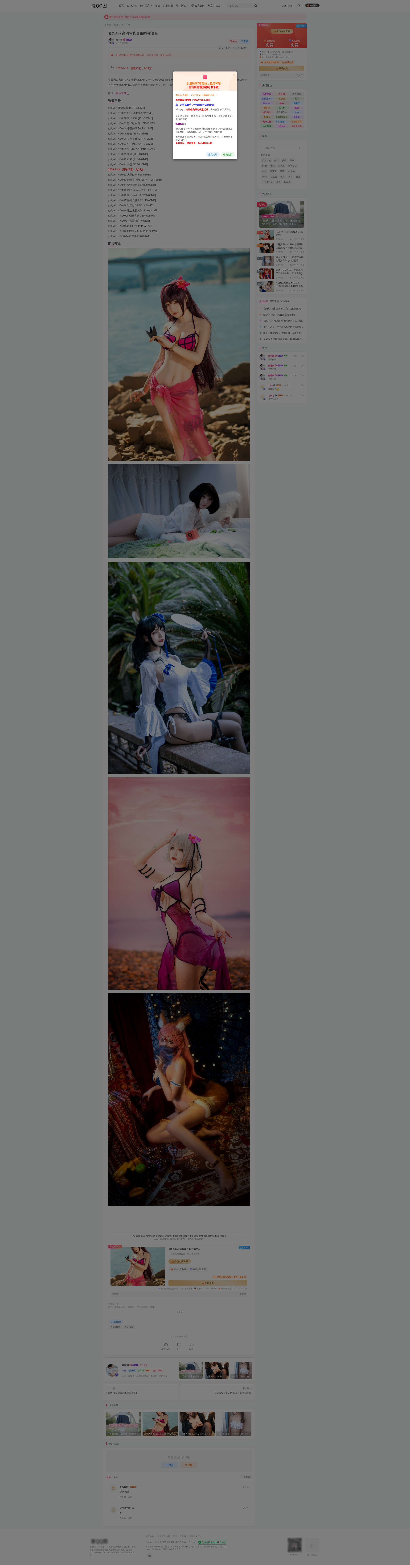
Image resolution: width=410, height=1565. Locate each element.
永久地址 (212, 154)
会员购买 (227, 154)
